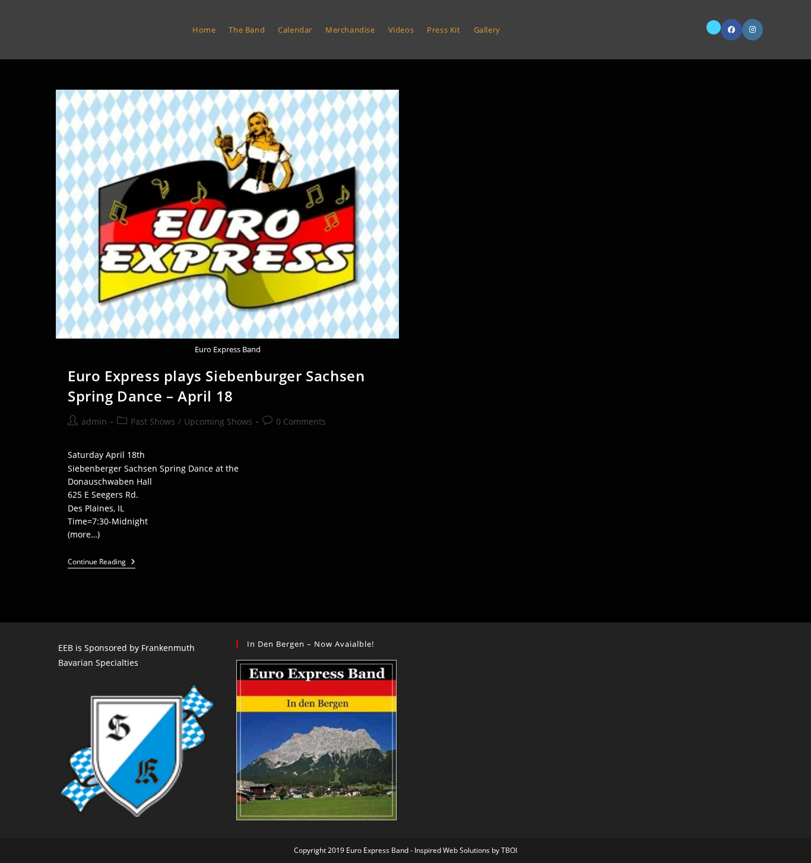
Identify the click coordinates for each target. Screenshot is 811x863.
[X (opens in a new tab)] (714, 27)
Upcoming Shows (218, 421)
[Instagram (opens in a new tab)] (752, 29)
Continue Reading (101, 563)
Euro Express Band (111, 29)
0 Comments (301, 421)
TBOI (509, 850)
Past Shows (153, 421)
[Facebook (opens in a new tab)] (731, 29)
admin (94, 421)
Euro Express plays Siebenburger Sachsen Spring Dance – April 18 (216, 386)
